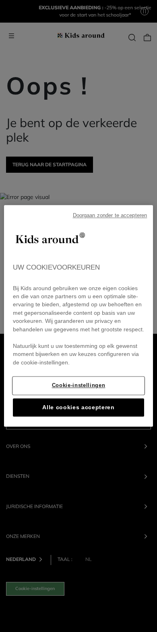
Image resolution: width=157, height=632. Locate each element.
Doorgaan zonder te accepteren (110, 215)
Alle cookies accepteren (78, 408)
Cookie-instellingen (78, 386)
